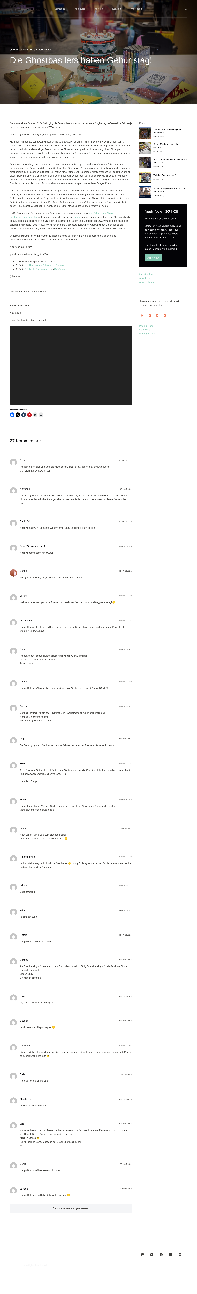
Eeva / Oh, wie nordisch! (32, 546)
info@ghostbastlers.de (36, 1265)
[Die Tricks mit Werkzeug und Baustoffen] (145, 133)
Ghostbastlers (36, 8)
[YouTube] (164, 315)
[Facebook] (142, 315)
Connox (78, 217)
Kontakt (116, 8)
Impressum (136, 8)
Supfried (24, 960)
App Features (146, 282)
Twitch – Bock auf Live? (164, 175)
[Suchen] (186, 9)
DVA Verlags (60, 269)
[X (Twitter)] (149, 315)
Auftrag (99, 8)
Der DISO (25, 521)
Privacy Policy (147, 333)
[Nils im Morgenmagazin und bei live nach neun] (145, 162)
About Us (144, 278)
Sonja (23, 1164)
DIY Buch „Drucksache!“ (37, 269)
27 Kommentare (43, 50)
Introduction (146, 274)
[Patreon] (142, 1254)
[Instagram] (157, 315)
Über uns (98, 1257)
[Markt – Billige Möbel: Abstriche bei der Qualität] (145, 192)
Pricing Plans (146, 325)
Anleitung (80, 8)
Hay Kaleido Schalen (40, 265)
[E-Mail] (180, 1254)
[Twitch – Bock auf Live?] (145, 177)
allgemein (28, 50)
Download (144, 329)
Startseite (59, 8)
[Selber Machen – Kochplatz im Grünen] (145, 148)
